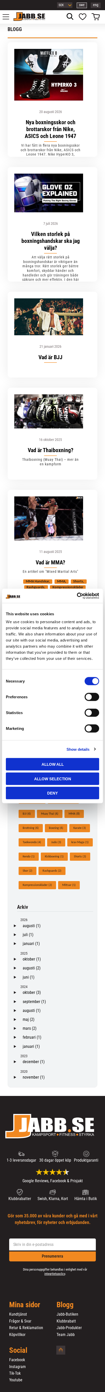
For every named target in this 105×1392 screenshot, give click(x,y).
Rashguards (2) (52, 870)
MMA (61, 581)
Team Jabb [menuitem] (66, 1334)
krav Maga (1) (80, 842)
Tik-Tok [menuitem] (15, 1373)
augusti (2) (32, 968)
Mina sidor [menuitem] (24, 1305)
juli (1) (28, 934)
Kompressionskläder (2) (37, 885)
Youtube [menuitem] (15, 1380)
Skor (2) (27, 870)
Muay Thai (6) (49, 813)
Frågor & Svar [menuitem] (20, 1321)
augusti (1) (32, 925)
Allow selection (52, 778)
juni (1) (28, 977)
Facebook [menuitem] (17, 1360)
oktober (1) (32, 959)
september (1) (34, 1001)
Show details (78, 749)
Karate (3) (79, 828)
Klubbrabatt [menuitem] (66, 1321)
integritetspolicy (54, 1274)
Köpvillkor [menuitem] (17, 1334)
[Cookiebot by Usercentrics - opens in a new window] (77, 596)
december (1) (34, 1061)
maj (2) (28, 1019)
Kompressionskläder (67, 587)
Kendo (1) (29, 856)
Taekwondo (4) (32, 842)
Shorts (78, 581)
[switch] (92, 697)
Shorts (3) (80, 856)
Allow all (53, 764)
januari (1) (31, 943)
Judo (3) (56, 842)
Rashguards (35, 587)
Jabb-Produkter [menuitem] (69, 1328)
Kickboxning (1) (54, 856)
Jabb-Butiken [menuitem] (67, 1314)
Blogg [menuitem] (65, 1305)
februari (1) (32, 1037)
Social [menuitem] (18, 1350)
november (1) (34, 1077)
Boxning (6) (56, 828)
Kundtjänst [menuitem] (18, 1314)
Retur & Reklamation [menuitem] (26, 1328)
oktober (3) (32, 992)
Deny (52, 793)
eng (95, 5)
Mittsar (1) (69, 885)
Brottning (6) (31, 828)
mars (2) (29, 1028)
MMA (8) (74, 813)
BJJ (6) (27, 813)
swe (82, 5)
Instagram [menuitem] (17, 1367)
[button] (9, 17)
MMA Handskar (37, 581)
